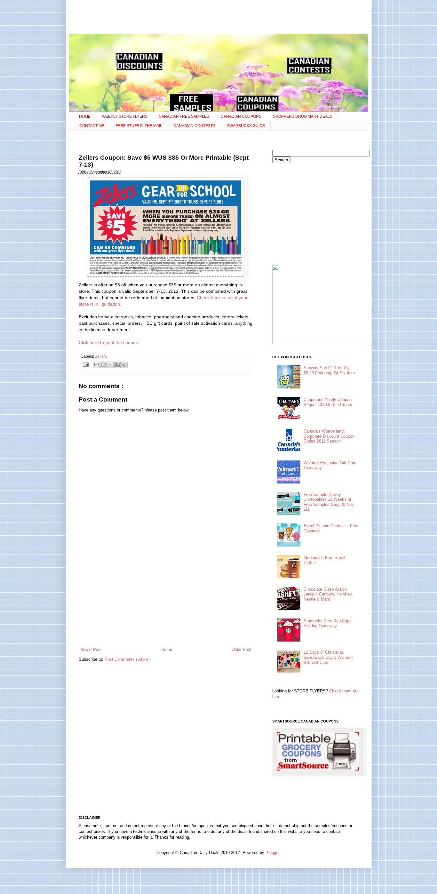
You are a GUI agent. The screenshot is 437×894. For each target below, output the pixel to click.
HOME (85, 116)
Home (166, 649)
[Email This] (96, 365)
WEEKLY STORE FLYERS (124, 116)
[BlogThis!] (103, 365)
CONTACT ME (91, 126)
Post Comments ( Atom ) (128, 659)
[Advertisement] (218, 17)
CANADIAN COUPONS (241, 116)
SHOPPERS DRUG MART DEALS (302, 116)
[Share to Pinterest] (124, 365)
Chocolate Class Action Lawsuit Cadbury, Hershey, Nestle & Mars (328, 594)
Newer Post (91, 649)
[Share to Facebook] (117, 365)
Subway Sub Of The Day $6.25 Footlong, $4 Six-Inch (329, 370)
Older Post (241, 649)
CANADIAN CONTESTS (194, 126)
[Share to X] (110, 365)
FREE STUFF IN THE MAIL (138, 126)
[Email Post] (85, 364)
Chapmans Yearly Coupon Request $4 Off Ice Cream (328, 402)
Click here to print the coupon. (109, 342)
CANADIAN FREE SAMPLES (184, 116)
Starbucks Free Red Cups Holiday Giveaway (328, 623)
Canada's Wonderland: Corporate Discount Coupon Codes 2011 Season (329, 436)
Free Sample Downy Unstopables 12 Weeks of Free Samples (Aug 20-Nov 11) (329, 502)
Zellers (101, 356)
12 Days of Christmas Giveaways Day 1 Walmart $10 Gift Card (328, 657)
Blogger (272, 852)
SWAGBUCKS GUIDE (246, 126)
